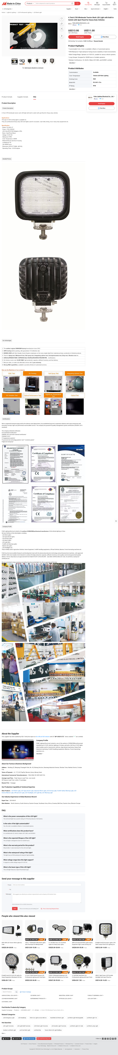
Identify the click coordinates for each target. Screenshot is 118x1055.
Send (14, 908)
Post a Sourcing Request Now (50, 908)
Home (3, 12)
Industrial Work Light (40, 791)
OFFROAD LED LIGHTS (65, 998)
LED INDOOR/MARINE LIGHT (9, 998)
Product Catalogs (26, 992)
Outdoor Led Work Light (9, 1030)
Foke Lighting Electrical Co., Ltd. (80, 23)
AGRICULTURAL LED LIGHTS (9, 995)
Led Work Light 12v (92, 1018)
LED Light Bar (37, 792)
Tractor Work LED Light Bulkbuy (53, 1030)
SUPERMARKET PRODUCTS (37, 998)
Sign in (114, 4)
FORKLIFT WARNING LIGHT (95, 995)
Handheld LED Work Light (57, 1018)
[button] (72, 3)
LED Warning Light (47, 792)
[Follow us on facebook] (103, 1038)
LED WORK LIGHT (35, 995)
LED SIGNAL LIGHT (7, 1001)
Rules (115, 9)
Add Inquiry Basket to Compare (34, 68)
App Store (6, 1038)
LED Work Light (38, 12)
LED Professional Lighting (25, 12)
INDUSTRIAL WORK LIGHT (66, 995)
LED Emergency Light (9, 1018)
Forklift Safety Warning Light (65, 791)
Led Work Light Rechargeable (75, 1018)
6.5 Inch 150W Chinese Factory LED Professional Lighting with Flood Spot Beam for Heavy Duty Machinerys (35, 977)
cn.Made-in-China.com (75, 1045)
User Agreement (68, 1049)
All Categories (7, 9)
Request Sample (98, 41)
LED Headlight (29, 792)
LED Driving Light (51, 791)
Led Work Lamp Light (92, 1026)
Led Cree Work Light (25, 1030)
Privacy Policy (85, 1049)
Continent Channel (79, 1043)
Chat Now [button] (106, 37)
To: (10, 889)
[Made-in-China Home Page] (11, 3)
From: (9, 885)
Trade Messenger (29, 1038)
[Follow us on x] (105, 1038)
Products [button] (29, 3)
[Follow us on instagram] (108, 1038)
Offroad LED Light (19, 792)
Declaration (77, 1049)
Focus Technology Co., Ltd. (47, 1049)
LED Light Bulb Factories (23, 1026)
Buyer (76, 9)
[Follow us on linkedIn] (115, 1038)
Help (85, 9)
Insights (95, 1043)
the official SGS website (43, 736)
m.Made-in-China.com (63, 1045)
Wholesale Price (69, 1043)
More (3, 1033)
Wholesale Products (59, 1043)
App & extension (95, 9)
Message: (8, 894)
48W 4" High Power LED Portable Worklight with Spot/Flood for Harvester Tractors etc (104, 977)
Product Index (88, 1043)
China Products (32, 1043)
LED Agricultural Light (27, 791)
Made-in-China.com (51, 1045)
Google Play (17, 1038)
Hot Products (24, 1043)
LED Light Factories (8, 1026)
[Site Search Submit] (77, 3)
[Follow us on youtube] (110, 1038)
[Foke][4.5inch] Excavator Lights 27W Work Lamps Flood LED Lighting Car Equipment (105, 944)
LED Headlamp (22, 1018)
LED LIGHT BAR (92, 998)
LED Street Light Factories (41, 1026)
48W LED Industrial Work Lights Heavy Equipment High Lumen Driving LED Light (82, 944)
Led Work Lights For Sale (76, 1026)
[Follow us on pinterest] (113, 1038)
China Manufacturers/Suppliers (45, 1043)
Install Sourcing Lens (44, 1038)
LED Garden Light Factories (58, 1026)
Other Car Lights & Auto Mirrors (38, 1018)
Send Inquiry (80, 37)
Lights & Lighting (11, 12)
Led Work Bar (37, 1030)
